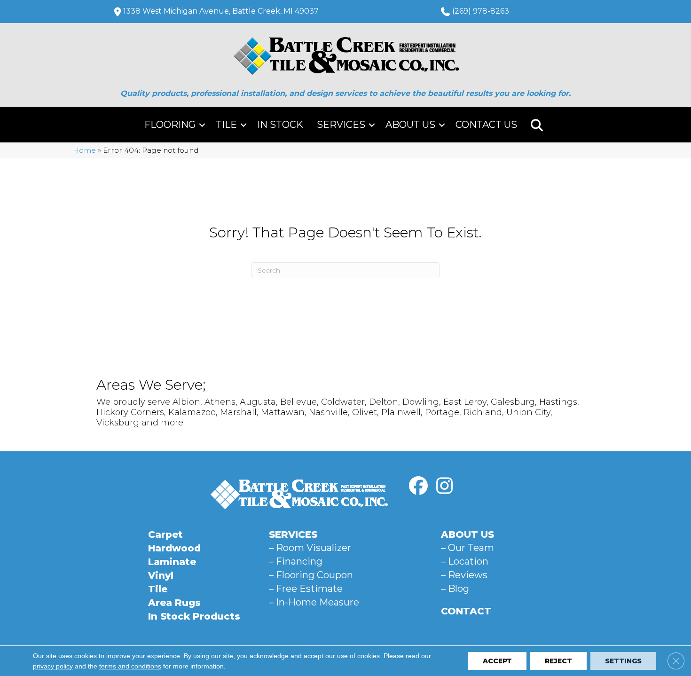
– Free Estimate (306, 588)
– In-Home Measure (314, 602)
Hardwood (174, 548)
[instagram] (444, 486)
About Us (410, 124)
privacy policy (53, 666)
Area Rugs (174, 602)
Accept (497, 661)
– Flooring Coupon (311, 575)
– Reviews (464, 575)
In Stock (280, 124)
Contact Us (486, 124)
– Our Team (467, 547)
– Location (464, 561)
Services (341, 124)
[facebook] (418, 486)
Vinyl (160, 575)
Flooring (170, 124)
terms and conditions (130, 666)
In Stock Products (194, 616)
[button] (202, 125)
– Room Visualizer (310, 547)
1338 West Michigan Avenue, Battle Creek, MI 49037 (221, 11)
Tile (226, 124)
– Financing (295, 561)
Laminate (172, 561)
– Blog (455, 588)
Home (84, 150)
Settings (623, 661)
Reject (558, 661)
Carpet (165, 534)
